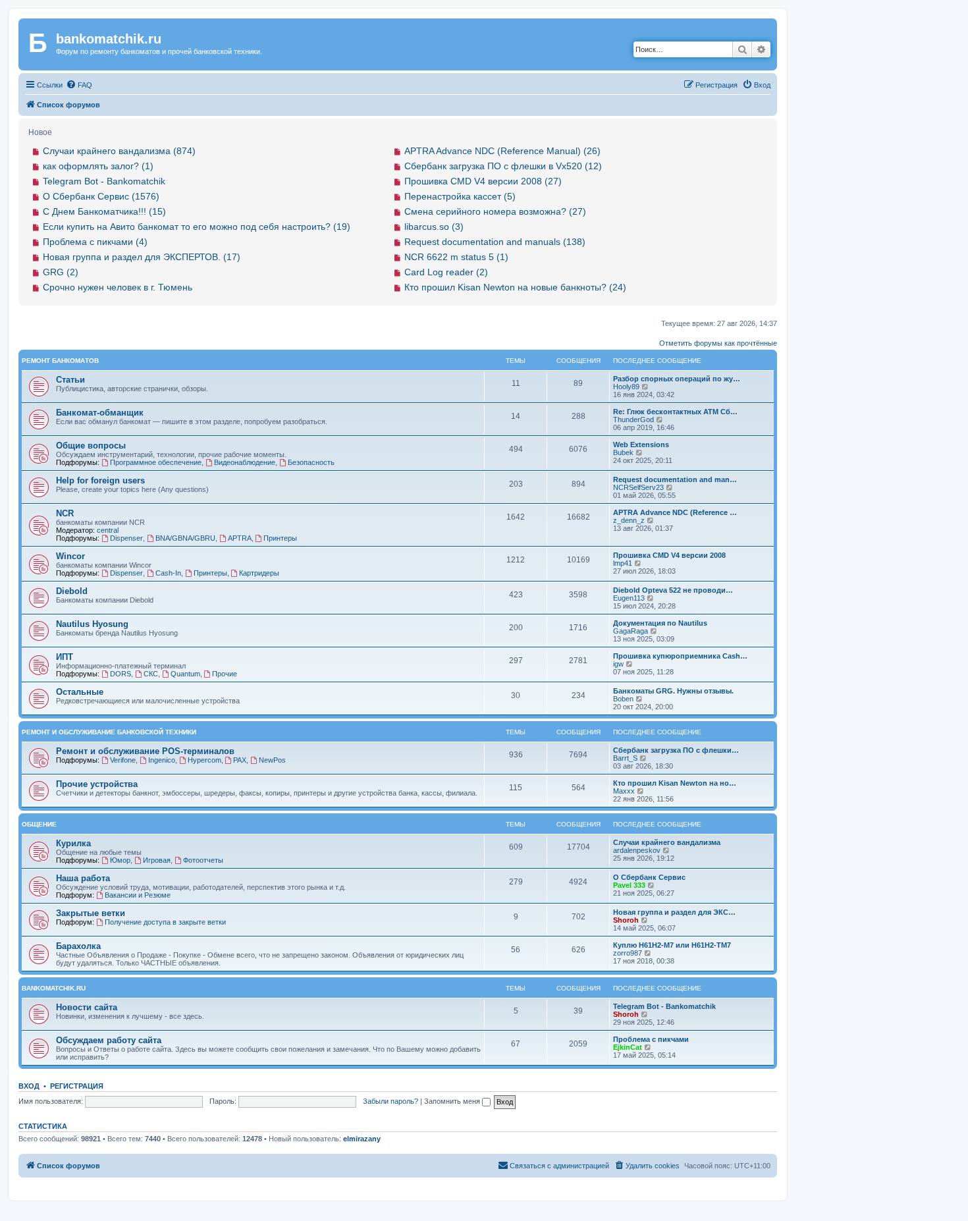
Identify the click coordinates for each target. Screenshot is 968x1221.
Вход (29, 1086)
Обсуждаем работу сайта (108, 1040)
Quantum (185, 674)
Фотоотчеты (203, 860)
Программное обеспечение (156, 462)
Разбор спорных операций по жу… (676, 379)
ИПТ (64, 657)
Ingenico (161, 760)
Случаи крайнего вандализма (666, 842)
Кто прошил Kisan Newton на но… (674, 783)
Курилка (73, 843)
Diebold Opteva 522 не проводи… (673, 590)
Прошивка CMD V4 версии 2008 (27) (483, 181)
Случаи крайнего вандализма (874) (119, 151)
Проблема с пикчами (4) (95, 241)
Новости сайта (86, 1007)
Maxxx (624, 791)
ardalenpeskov (636, 850)
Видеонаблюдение (244, 462)
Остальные (79, 692)
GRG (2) (60, 272)
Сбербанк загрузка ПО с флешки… (676, 750)
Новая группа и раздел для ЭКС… (674, 912)
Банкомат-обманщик (100, 413)
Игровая (157, 860)
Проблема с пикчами (651, 1039)
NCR (65, 513)
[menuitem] (79, 85)
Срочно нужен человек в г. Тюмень (117, 287)
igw (618, 664)
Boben (623, 699)
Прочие (224, 674)
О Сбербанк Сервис (649, 877)
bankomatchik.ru (54, 988)
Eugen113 (629, 598)
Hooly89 (626, 387)
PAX (239, 760)
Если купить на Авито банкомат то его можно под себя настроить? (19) (196, 226)
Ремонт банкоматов (60, 360)
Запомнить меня (453, 1101)
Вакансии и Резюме (138, 895)
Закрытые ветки (90, 913)
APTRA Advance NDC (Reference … (675, 512)
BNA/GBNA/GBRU (185, 538)
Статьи (70, 380)
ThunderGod (633, 419)
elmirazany (362, 1139)
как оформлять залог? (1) (98, 166)
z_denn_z (629, 520)
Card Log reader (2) (446, 272)
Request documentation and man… (675, 479)
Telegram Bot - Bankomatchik (104, 181)
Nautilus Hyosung (92, 624)
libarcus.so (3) (434, 226)
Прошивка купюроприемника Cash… (680, 656)
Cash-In (168, 573)
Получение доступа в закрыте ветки (165, 922)
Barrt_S (625, 758)
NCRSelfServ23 (638, 487)
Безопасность (311, 462)
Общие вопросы (91, 445)
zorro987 (627, 953)
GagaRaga (630, 631)
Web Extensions (641, 444)
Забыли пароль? (390, 1101)
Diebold (72, 591)
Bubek (623, 452)
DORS (120, 674)
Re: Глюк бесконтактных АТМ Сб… (675, 412)
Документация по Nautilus (660, 623)
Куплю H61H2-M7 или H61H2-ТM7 (672, 945)
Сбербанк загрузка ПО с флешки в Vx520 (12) (503, 166)
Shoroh (626, 920)
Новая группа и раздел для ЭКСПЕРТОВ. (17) (141, 257)
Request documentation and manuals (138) (494, 241)
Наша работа (83, 878)
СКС (151, 674)
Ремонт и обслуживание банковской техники (109, 732)
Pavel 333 (629, 885)
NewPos (272, 760)
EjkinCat (627, 1047)
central (108, 530)
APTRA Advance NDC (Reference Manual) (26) (502, 151)
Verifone (123, 760)
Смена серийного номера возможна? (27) (495, 211)
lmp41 (622, 563)
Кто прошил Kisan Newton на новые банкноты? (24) (515, 287)
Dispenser (126, 538)
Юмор (120, 860)
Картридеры (259, 573)
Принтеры (280, 538)
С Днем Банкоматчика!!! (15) (104, 211)
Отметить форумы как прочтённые (718, 343)
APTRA (240, 538)
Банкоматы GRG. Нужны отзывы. (673, 691)
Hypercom (204, 760)
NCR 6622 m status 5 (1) (456, 257)
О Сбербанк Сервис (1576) (101, 196)
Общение (39, 824)
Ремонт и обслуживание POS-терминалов (145, 751)
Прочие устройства (97, 784)
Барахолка (78, 946)
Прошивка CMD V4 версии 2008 (669, 555)
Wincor (70, 556)
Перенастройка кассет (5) (460, 196)
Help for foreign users (100, 480)
